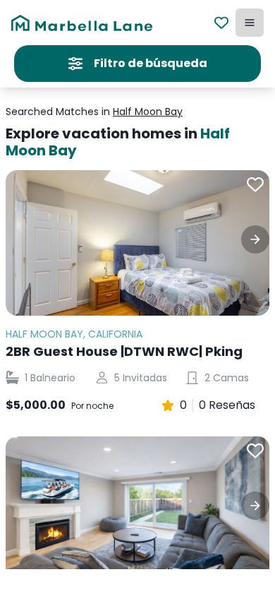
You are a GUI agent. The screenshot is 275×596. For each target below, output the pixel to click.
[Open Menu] (250, 22)
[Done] (255, 239)
